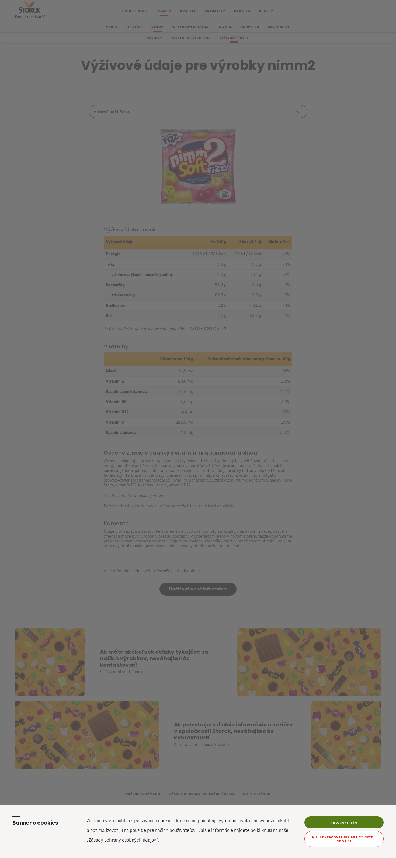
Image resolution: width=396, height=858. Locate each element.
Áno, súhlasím (344, 823)
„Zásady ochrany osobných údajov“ (122, 840)
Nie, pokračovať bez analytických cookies (344, 839)
